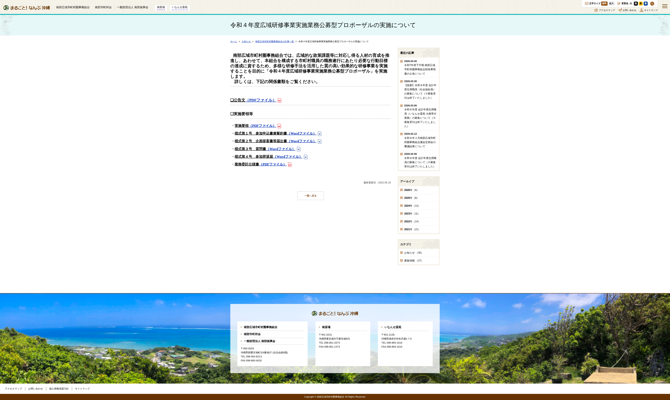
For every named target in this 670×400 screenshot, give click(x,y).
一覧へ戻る (310, 195)
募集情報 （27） (413, 260)
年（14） (412, 221)
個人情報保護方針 (59, 388)
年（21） (412, 229)
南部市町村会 (252, 334)
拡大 (611, 3)
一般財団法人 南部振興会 (259, 341)
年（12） (412, 205)
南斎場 (326, 327)
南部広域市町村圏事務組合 (260, 327)
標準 (604, 3)
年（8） (411, 197)
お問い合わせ (629, 10)
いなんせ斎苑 (393, 327)
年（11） (412, 213)
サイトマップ (651, 10)
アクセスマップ (607, 10)
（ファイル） (260, 100)
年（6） (411, 189)
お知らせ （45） (413, 252)
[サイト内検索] (652, 4)
